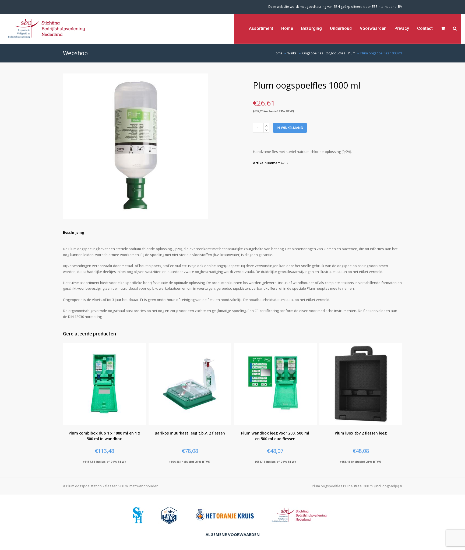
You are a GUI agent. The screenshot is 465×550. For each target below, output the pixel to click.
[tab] (73, 232)
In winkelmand (290, 127)
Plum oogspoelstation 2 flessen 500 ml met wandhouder (112, 486)
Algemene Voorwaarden (233, 534)
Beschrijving (73, 232)
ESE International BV (387, 6)
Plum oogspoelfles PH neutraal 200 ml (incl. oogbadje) (355, 486)
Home (278, 53)
